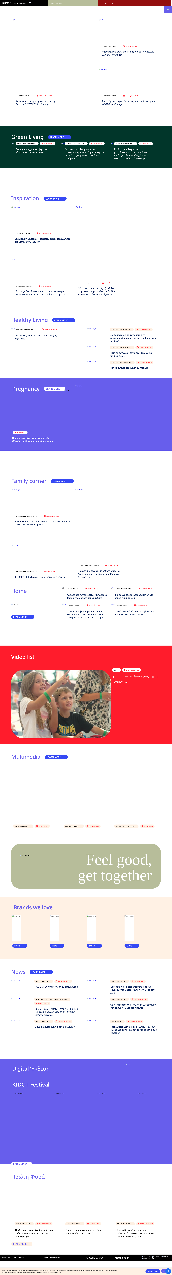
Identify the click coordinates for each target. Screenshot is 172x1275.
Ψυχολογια (126, 329)
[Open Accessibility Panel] (168, 1271)
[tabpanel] (61, 704)
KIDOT (6, 3)
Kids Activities (32, 516)
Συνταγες (75, 588)
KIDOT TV (26, 826)
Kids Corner (94, 565)
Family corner (21, 516)
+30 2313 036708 (95, 1257)
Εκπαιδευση (126, 347)
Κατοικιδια (76, 605)
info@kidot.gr (121, 1257)
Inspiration (20, 233)
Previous (144, 1092)
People (28, 233)
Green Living (21, 143)
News (37, 981)
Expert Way (21, 96)
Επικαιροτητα (44, 981)
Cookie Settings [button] (153, 1271)
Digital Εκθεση (130, 826)
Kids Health (31, 329)
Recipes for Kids (126, 588)
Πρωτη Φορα (26, 1224)
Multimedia (19, 826)
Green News (31, 143)
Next (153, 1092)
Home (70, 588)
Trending (29, 286)
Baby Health (127, 362)
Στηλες (27, 96)
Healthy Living (21, 329)
